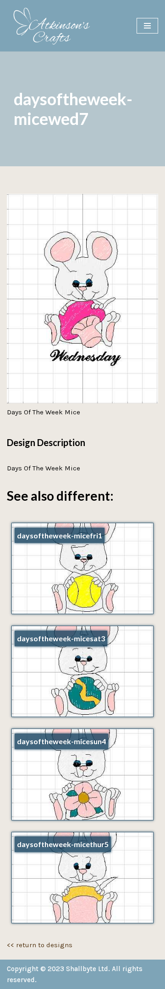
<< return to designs (39, 945)
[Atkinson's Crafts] (55, 25)
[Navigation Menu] (147, 26)
